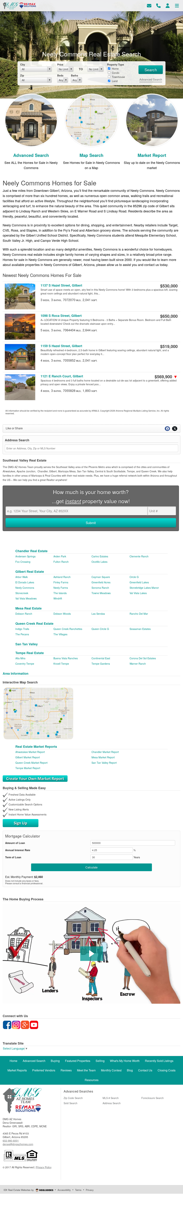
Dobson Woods (62, 613)
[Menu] (177, 5)
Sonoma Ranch (100, 587)
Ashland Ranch (62, 577)
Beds (60, 75)
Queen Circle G (100, 629)
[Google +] (25, 1024)
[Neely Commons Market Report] (152, 119)
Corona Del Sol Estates (143, 658)
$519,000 (169, 346)
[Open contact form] (149, 5)
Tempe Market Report (27, 768)
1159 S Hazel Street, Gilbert (61, 346)
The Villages (60, 634)
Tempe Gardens (101, 663)
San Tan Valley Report (104, 762)
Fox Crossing (22, 561)
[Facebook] (7, 1024)
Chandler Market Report (105, 752)
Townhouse (118, 77)
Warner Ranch (138, 663)
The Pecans (22, 634)
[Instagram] (16, 1024)
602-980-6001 (11, 1140)
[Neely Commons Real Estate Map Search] (91, 119)
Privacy (90, 1190)
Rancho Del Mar (139, 613)
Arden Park (59, 556)
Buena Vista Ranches (65, 658)
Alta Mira (20, 658)
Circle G (134, 577)
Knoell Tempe (61, 663)
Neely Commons (24, 587)
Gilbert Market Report (27, 757)
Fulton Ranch (61, 561)
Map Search (91, 155)
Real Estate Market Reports (36, 746)
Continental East (101, 658)
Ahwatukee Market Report (30, 752)
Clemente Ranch (139, 556)
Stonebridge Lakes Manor (144, 587)
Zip (22, 75)
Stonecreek (21, 593)
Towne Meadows (101, 593)
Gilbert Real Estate (29, 571)
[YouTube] (33, 1024)
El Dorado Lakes (24, 582)
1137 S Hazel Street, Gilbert (61, 285)
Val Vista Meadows (26, 598)
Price (60, 64)
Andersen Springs (25, 556)
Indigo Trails (22, 629)
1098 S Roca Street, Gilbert (61, 316)
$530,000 (169, 286)
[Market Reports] (35, 778)
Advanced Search (150, 79)
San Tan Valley (26, 644)
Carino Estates (100, 556)
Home (115, 68)
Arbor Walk (21, 577)
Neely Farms (60, 587)
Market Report (152, 155)
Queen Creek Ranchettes (67, 629)
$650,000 (169, 316)
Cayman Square (101, 577)
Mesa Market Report (103, 757)
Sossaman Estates (140, 629)
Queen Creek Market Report (31, 762)
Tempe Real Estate (29, 653)
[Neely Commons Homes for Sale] (31, 119)
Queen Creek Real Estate (34, 623)
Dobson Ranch (23, 613)
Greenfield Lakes (139, 582)
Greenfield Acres (101, 582)
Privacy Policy (43, 1167)
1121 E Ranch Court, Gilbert (62, 376)
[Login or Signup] (168, 5)
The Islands (60, 593)
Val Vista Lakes (138, 593)
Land (114, 81)
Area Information (15, 673)
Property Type (115, 64)
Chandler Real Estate (31, 551)
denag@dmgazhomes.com (18, 1144)
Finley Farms (60, 582)
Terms (78, 1190)
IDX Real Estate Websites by (19, 1190)
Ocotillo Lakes (99, 561)
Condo (115, 73)
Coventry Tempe (24, 663)
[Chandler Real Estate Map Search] (38, 713)
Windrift (57, 598)
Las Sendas (98, 613)
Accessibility (64, 1190)
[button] (91, 953)
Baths (74, 75)
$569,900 (166, 376)
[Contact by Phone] (158, 5)
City (22, 64)
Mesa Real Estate (28, 608)
